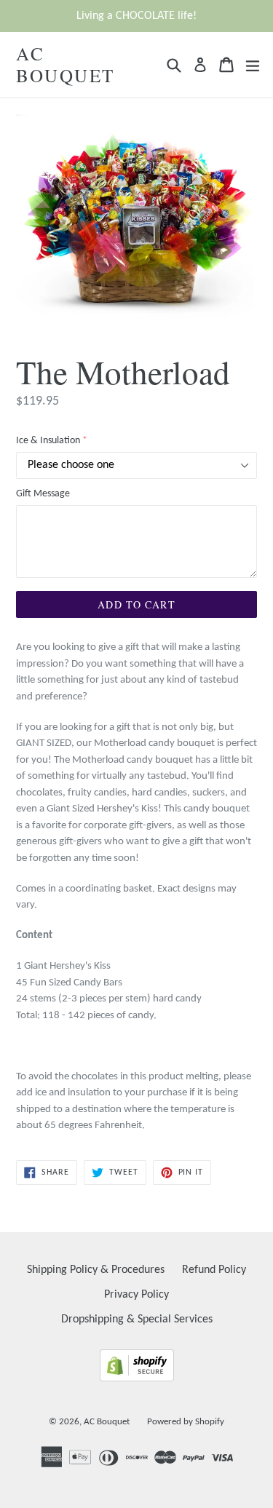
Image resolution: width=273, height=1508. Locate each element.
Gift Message (43, 493)
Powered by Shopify (185, 1421)
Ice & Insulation (48, 440)
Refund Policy (214, 1270)
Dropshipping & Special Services (137, 1319)
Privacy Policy (136, 1295)
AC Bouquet (65, 65)
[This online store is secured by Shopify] (137, 1378)
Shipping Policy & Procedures (96, 1270)
